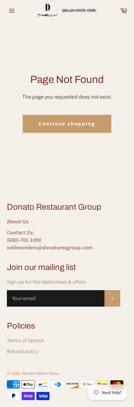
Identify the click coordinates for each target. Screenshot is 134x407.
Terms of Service (25, 340)
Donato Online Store (40, 373)
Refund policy (22, 351)
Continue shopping (66, 123)
